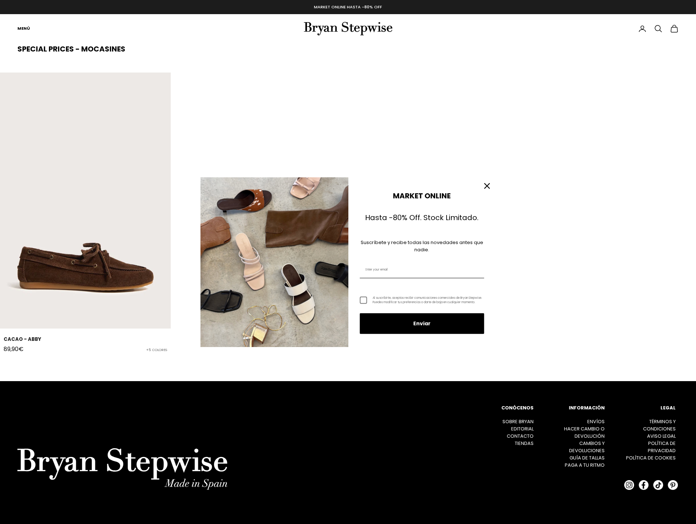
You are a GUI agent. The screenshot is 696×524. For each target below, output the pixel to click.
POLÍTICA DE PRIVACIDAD (662, 447)
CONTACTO (520, 436)
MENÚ (23, 28)
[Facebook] (644, 485)
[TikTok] (658, 485)
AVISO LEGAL (661, 436)
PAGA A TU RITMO (585, 465)
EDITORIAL (522, 428)
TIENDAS (524, 443)
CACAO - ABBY (22, 339)
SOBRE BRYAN (518, 421)
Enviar (422, 323)
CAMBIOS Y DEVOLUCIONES (587, 447)
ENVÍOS (596, 421)
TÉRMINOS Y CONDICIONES (659, 425)
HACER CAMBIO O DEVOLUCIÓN (584, 432)
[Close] (487, 185)
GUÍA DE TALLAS (587, 457)
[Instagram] (629, 485)
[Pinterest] (673, 485)
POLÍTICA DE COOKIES (651, 457)
